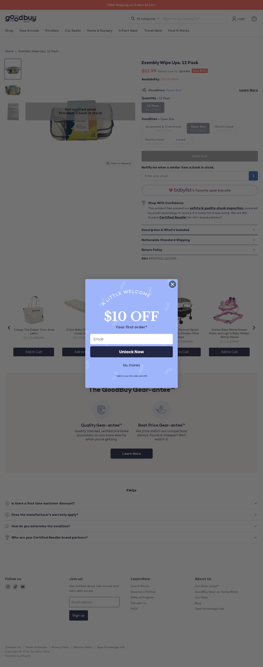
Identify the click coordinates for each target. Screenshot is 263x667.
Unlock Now (131, 352)
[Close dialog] (172, 284)
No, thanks (131, 365)
